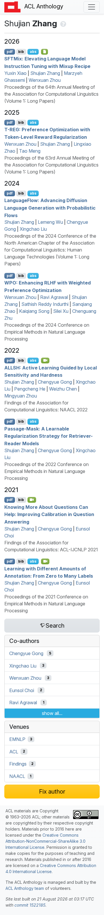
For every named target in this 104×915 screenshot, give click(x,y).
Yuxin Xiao (15, 73)
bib (21, 51)
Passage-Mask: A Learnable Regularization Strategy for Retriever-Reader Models (48, 436)
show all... (52, 713)
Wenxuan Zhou (45, 80)
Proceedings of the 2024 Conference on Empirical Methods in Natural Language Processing (46, 332)
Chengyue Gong (55, 382)
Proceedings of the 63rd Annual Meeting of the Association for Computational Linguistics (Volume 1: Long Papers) (51, 165)
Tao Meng (29, 151)
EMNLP (17, 739)
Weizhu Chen (63, 389)
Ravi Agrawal (54, 297)
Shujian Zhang (45, 73)
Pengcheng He (29, 389)
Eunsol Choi (21, 690)
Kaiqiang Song (34, 311)
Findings (18, 764)
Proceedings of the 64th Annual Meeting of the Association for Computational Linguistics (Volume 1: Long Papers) (51, 94)
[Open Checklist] (44, 52)
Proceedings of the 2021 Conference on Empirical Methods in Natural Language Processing (46, 603)
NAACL (17, 776)
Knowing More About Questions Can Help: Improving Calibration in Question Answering (49, 514)
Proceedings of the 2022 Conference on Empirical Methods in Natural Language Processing (46, 471)
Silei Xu (60, 311)
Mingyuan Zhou (20, 396)
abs (33, 51)
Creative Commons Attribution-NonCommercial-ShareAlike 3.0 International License (45, 841)
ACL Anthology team (24, 888)
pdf (10, 51)
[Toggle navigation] (91, 7)
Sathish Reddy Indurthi (44, 304)
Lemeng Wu (50, 222)
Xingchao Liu (33, 229)
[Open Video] (45, 360)
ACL (13, 751)
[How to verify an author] (62, 23)
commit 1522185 (29, 905)
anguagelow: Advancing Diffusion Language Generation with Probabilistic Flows (50, 207)
